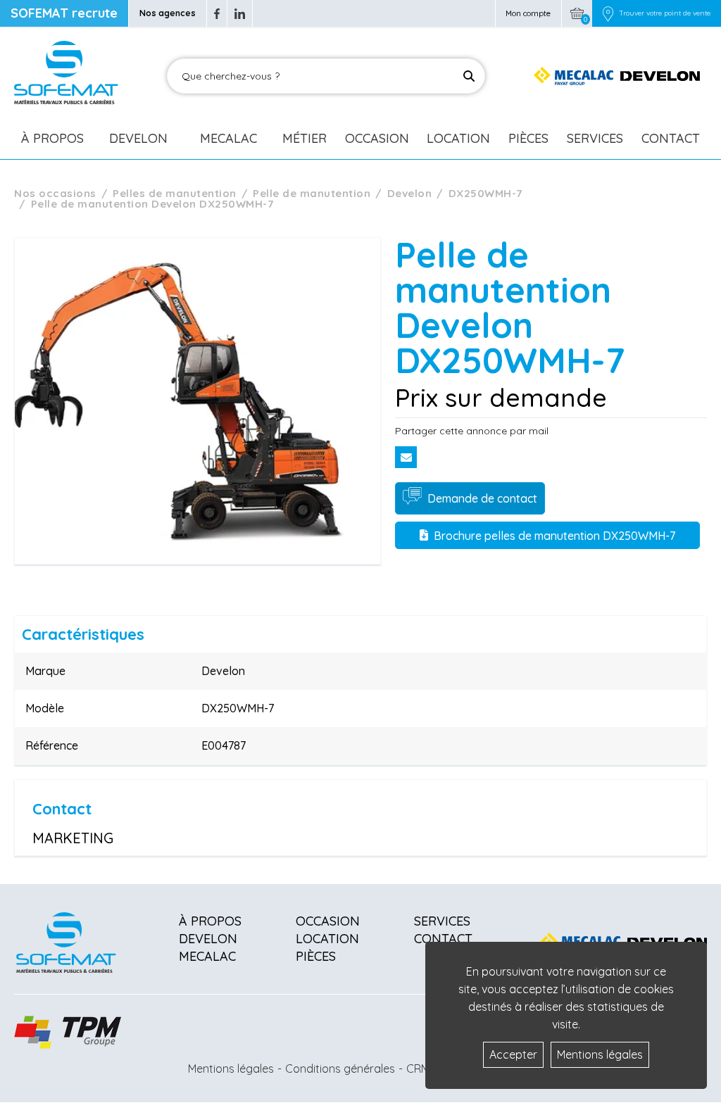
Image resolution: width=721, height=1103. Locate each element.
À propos (210, 921)
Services (595, 138)
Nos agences (167, 13)
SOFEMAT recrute (64, 13)
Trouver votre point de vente (664, 13)
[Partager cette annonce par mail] (406, 457)
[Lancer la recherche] (469, 76)
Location (458, 138)
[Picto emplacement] (608, 13)
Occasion (377, 138)
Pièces (528, 138)
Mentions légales (231, 1068)
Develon (138, 138)
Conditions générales (340, 1068)
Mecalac (228, 138)
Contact (670, 138)
